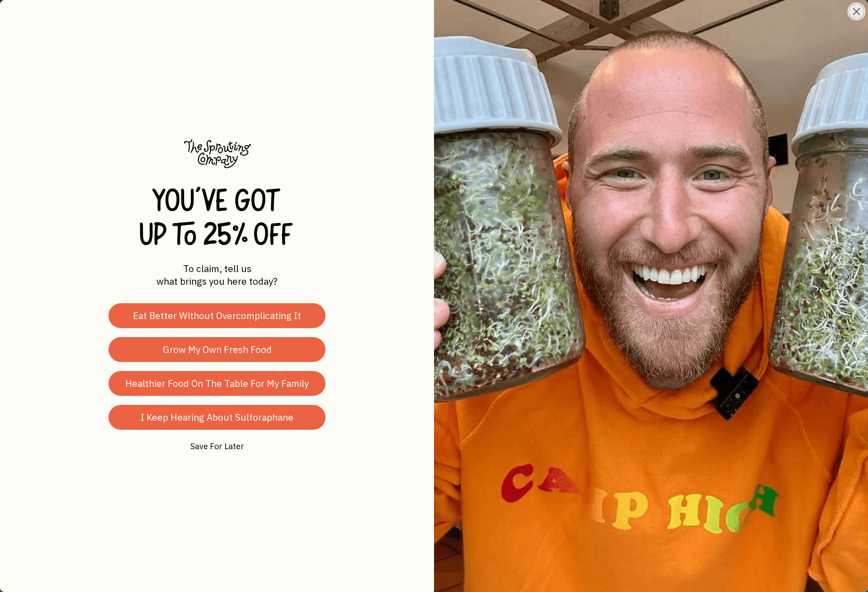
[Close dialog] (856, 11)
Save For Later (217, 446)
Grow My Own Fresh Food (217, 349)
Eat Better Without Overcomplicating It (217, 315)
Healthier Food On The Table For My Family (217, 383)
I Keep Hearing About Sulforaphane (217, 417)
